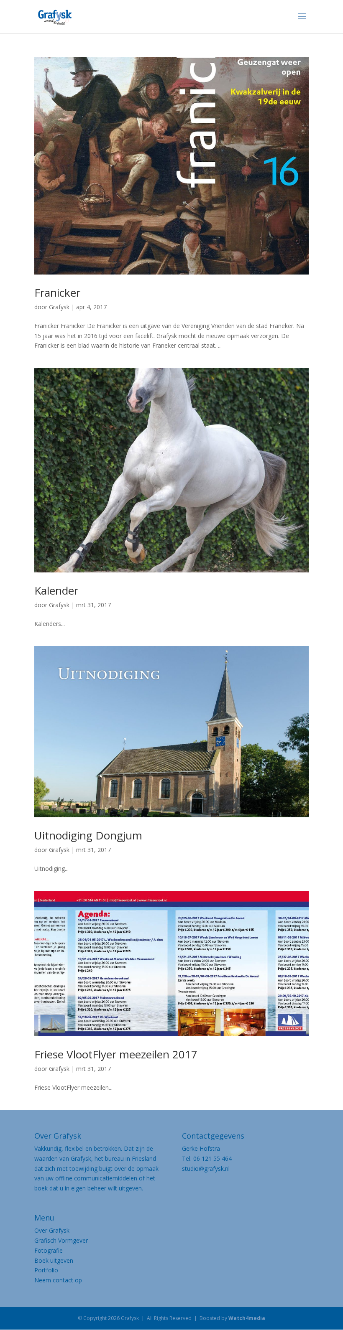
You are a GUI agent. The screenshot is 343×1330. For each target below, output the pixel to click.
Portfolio (46, 1270)
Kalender (56, 590)
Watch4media (246, 1318)
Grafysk (59, 307)
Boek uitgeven (53, 1260)
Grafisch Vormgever (61, 1240)
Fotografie (48, 1250)
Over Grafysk (51, 1230)
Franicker (57, 292)
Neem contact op (58, 1280)
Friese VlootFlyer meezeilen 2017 (115, 1054)
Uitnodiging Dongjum (88, 835)
